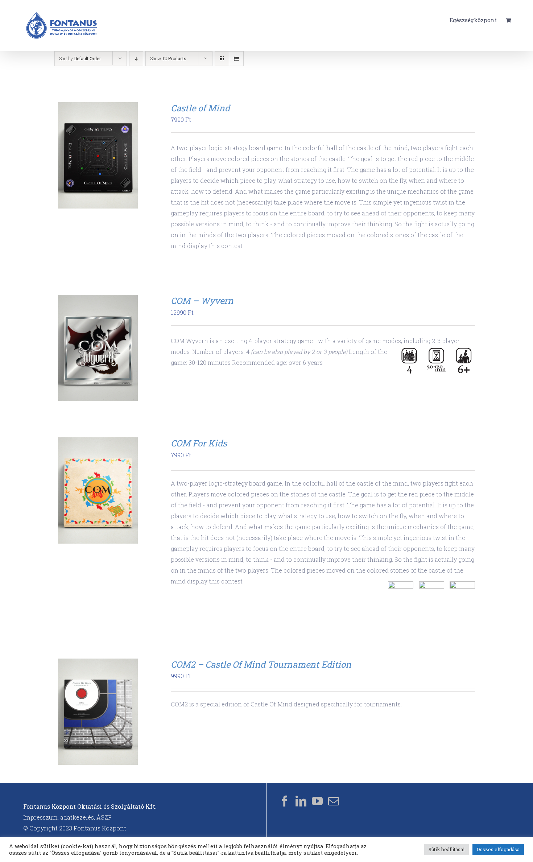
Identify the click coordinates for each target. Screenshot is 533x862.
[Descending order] (136, 58)
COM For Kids (199, 443)
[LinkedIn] (301, 801)
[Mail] (333, 801)
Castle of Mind (200, 108)
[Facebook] (284, 801)
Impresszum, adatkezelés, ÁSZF (67, 817)
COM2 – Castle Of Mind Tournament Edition (261, 664)
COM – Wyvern (202, 300)
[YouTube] (317, 801)
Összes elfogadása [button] (498, 849)
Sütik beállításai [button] (446, 849)
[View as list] (236, 58)
